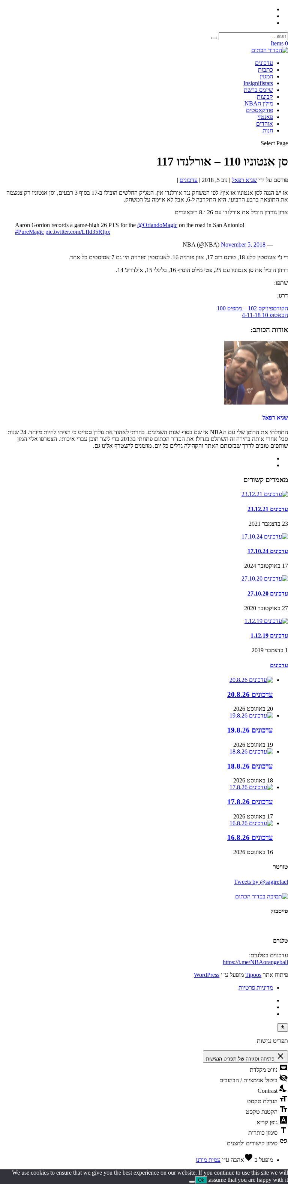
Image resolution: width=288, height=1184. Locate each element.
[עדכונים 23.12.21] (265, 494)
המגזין (266, 76)
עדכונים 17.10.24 (268, 551)
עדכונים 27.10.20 (268, 593)
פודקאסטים (259, 110)
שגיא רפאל (244, 180)
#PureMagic (29, 232)
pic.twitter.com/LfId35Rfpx (77, 232)
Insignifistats (258, 83)
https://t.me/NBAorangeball (255, 962)
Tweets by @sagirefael (261, 882)
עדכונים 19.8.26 (250, 730)
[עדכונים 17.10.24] (265, 536)
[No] (192, 1182)
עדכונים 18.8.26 (250, 766)
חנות (267, 130)
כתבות (265, 69)
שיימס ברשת (258, 90)
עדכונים (264, 63)
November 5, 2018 (243, 244)
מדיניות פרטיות (255, 987)
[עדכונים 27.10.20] (265, 578)
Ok (201, 1180)
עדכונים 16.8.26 (250, 837)
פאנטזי (265, 117)
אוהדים (264, 123)
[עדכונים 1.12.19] (266, 621)
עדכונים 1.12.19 (269, 635)
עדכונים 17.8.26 (250, 802)
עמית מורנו (208, 1160)
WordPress (206, 975)
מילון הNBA (258, 103)
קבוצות (265, 96)
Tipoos (253, 975)
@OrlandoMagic (157, 225)
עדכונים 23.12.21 (268, 509)
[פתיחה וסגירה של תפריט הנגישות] (282, 1027)
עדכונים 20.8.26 (250, 694)
